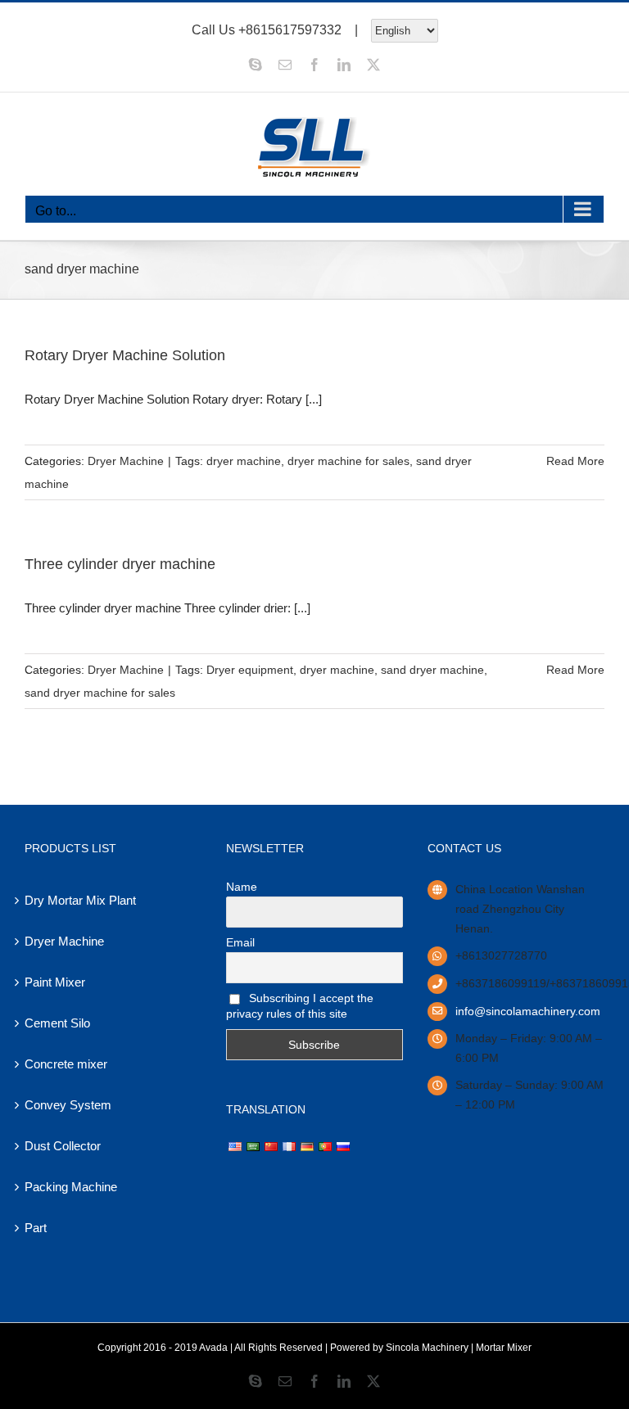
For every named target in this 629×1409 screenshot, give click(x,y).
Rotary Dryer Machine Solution (125, 355)
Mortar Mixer (504, 1347)
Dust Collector (63, 1146)
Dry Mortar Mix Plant (80, 900)
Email (240, 942)
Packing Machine (71, 1187)
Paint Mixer (55, 982)
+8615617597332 (290, 29)
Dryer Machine (126, 460)
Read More (575, 460)
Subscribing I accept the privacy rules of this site (299, 1005)
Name (241, 886)
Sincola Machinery (427, 1347)
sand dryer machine (432, 669)
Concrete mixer (66, 1064)
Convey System (68, 1105)
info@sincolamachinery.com (527, 1011)
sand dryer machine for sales (100, 692)
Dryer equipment (249, 669)
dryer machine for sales (348, 460)
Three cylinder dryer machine (120, 564)
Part (36, 1228)
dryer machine (243, 460)
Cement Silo (57, 1023)
